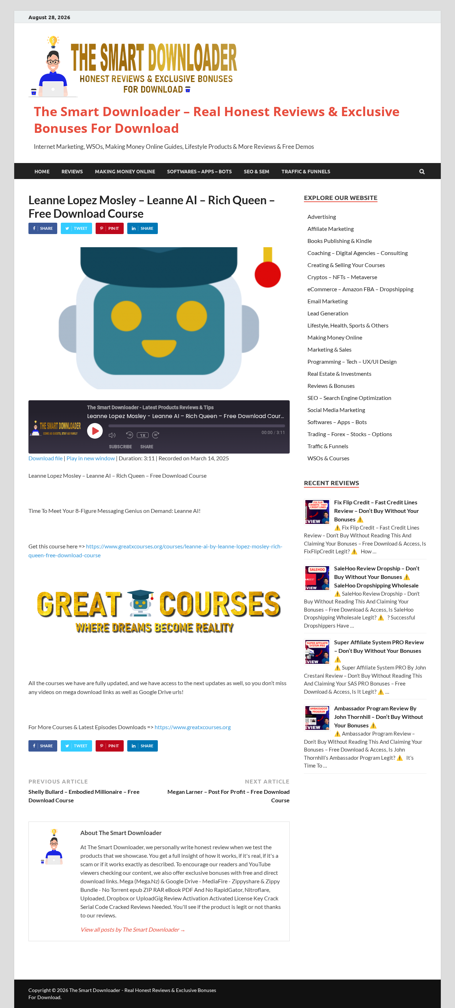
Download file (45, 458)
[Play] (95, 431)
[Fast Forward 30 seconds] (159, 435)
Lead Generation (327, 313)
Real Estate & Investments (339, 373)
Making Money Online (125, 171)
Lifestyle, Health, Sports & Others (348, 325)
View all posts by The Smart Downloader (133, 929)
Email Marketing (327, 301)
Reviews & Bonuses (331, 385)
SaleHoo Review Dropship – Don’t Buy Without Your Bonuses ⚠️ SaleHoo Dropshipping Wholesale (376, 577)
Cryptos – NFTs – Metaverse (342, 276)
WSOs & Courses (328, 458)
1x (142, 435)
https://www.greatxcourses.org (193, 727)
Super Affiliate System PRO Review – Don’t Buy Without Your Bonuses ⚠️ (379, 650)
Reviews (72, 171)
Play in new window (90, 458)
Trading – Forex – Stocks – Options (349, 433)
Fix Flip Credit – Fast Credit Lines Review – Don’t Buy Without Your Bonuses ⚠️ (376, 510)
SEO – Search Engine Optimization (349, 397)
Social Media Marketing (336, 409)
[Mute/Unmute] (115, 435)
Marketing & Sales (329, 349)
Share (146, 447)
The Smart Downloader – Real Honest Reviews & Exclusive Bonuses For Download (217, 120)
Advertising (321, 216)
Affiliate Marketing (330, 228)
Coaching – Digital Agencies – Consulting (357, 252)
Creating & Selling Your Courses (346, 264)
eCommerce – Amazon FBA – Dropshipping (360, 289)
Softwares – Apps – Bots (199, 171)
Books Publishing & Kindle (339, 240)
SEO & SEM (256, 171)
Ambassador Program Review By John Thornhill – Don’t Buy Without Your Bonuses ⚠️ (378, 716)
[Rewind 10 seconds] (129, 435)
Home (41, 171)
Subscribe (120, 447)
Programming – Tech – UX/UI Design (352, 361)
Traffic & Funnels (306, 171)
